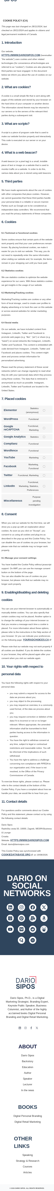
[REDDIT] (32, 929)
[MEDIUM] (21, 929)
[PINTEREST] (21, 918)
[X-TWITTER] (44, 907)
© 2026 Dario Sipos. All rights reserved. (27, 1188)
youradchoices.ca (36, 640)
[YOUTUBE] (10, 929)
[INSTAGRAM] (21, 907)
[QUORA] (21, 940)
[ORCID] (32, 940)
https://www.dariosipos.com (21, 55)
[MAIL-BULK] (32, 918)
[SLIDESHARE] (44, 929)
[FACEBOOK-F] (31, 1028)
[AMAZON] (44, 918)
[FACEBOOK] (32, 907)
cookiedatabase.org (16, 854)
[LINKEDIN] (10, 907)
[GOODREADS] (10, 918)
